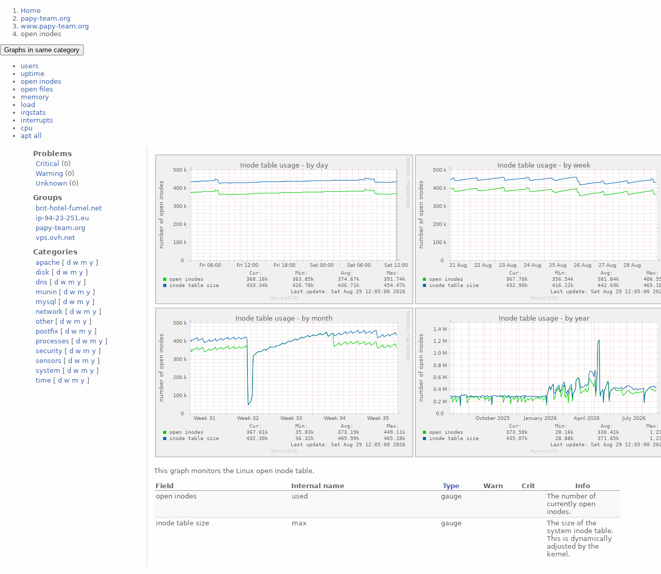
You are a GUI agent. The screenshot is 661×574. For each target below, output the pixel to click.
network (49, 311)
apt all (31, 136)
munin (46, 292)
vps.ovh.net (55, 237)
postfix (47, 331)
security (49, 351)
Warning (49, 173)
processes (52, 341)
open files (37, 89)
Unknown (51, 183)
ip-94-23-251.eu (62, 218)
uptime (32, 74)
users (30, 66)
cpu (27, 128)
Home (31, 10)
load (28, 105)
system (48, 370)
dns (42, 282)
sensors (48, 361)
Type (451, 486)
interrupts (37, 120)
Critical (47, 164)
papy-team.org (45, 18)
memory (35, 97)
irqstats (33, 112)
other (44, 321)
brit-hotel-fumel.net (69, 208)
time (43, 380)
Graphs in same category (42, 50)
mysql (46, 302)
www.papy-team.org (55, 26)
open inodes (41, 81)
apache (48, 262)
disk (43, 272)
